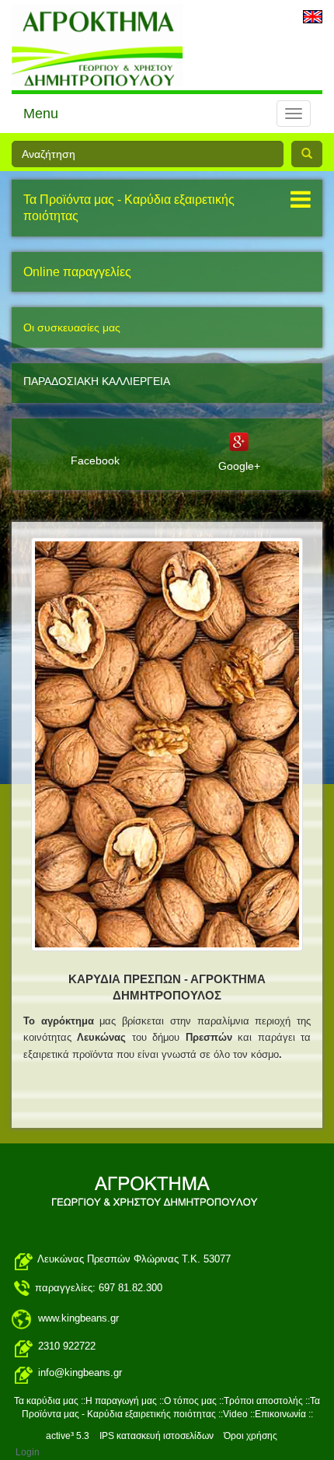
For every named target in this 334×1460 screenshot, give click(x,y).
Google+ (239, 466)
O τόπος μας (190, 1400)
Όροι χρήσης (250, 1435)
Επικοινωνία (280, 1414)
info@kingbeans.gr (80, 1372)
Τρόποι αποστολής (264, 1400)
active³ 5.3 (67, 1435)
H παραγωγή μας (121, 1400)
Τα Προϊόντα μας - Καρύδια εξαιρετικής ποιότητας (129, 207)
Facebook (95, 460)
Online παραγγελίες (77, 271)
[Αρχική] (163, 747)
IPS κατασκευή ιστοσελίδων (156, 1435)
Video (235, 1414)
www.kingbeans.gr (78, 1318)
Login (28, 1452)
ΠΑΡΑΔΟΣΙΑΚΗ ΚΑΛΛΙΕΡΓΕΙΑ (96, 381)
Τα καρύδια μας (46, 1400)
